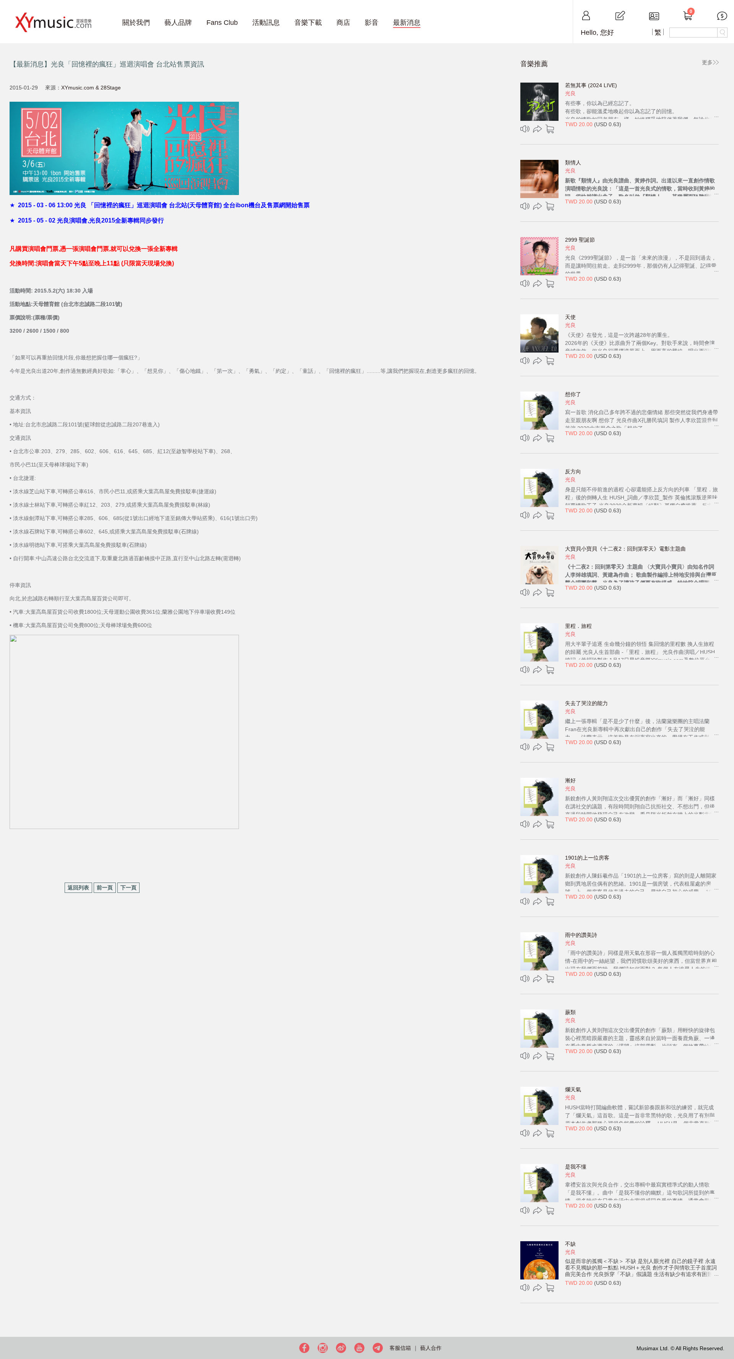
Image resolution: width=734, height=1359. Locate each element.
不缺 (570, 1244)
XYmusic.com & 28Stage (91, 88)
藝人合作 (431, 1348)
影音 (371, 22)
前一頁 (105, 887)
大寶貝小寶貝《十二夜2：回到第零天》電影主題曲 (625, 549)
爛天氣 (573, 1089)
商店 (343, 22)
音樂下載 (308, 22)
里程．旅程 (578, 626)
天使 (570, 317)
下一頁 (128, 887)
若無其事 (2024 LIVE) (591, 85)
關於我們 (136, 22)
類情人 (573, 162)
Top (726, 1328)
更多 (707, 62)
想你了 (573, 394)
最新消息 (407, 22)
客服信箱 (400, 1348)
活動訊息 (266, 22)
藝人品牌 (178, 22)
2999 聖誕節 (580, 240)
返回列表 (78, 887)
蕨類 (570, 1012)
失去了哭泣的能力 (586, 703)
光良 (570, 93)
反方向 (573, 471)
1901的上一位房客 (587, 858)
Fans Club (222, 22)
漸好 (570, 780)
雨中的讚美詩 (581, 935)
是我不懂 (575, 1167)
